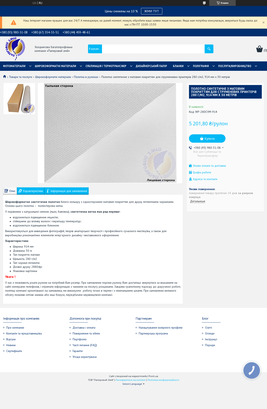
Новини (11, 345)
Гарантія (78, 351)
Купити (209, 138)
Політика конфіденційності (163, 379)
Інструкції (211, 339)
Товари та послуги (20, 77)
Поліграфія (201, 66)
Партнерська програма (153, 333)
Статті (208, 327)
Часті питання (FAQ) (85, 345)
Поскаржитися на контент (131, 379)
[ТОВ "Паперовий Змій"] (15, 49)
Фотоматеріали (14, 66)
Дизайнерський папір (151, 66)
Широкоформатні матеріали (55, 66)
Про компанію (15, 327)
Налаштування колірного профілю (161, 327)
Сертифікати (14, 351)
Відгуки (11, 339)
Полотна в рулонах (86, 77)
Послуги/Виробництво (234, 66)
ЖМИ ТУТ (151, 11)
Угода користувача (85, 357)
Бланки (178, 66)
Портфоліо (80, 339)
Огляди (209, 333)
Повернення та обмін (86, 333)
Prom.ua (153, 376)
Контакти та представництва (24, 333)
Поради (210, 345)
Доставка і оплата (84, 327)
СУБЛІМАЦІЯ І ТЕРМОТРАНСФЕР (106, 66)
